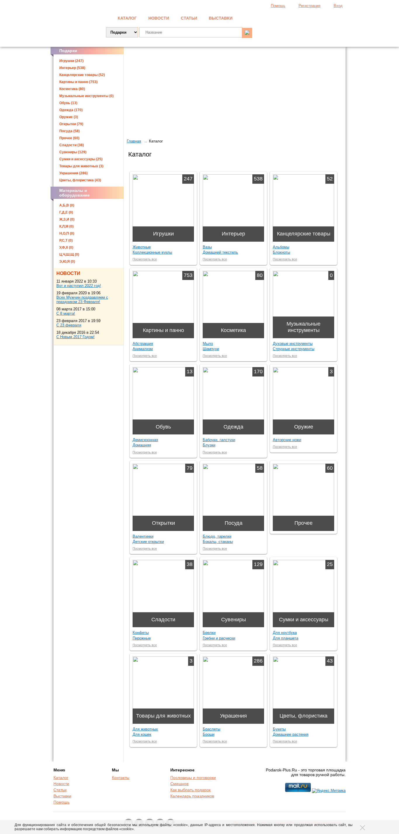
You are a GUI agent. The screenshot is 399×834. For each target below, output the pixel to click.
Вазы (207, 247)
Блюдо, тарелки (217, 536)
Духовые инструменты (293, 343)
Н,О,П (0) (66, 233)
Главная (134, 141)
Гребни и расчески (219, 638)
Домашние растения (290, 734)
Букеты (279, 729)
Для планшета (285, 638)
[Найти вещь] (247, 33)
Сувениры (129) (72, 152)
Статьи (189, 18)
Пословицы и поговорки (193, 777)
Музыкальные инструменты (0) (86, 96)
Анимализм (143, 349)
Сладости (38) (71, 145)
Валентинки (143, 536)
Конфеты (141, 632)
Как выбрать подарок (190, 789)
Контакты (120, 777)
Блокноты (281, 252)
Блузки (209, 445)
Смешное (179, 783)
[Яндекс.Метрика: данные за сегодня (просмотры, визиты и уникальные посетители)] (329, 790)
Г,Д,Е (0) (66, 212)
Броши (208, 734)
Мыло (208, 343)
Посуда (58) (69, 131)
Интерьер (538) (72, 68)
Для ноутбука (285, 632)
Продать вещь (316, 17)
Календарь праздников (192, 796)
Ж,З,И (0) (66, 219)
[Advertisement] (235, 92)
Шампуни (211, 349)
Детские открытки (148, 541)
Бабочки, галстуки (219, 440)
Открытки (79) (71, 124)
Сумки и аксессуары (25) (81, 159)
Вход (338, 6)
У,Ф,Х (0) (66, 247)
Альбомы (281, 247)
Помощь (278, 6)
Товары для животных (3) (81, 166)
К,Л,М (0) (66, 226)
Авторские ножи (287, 440)
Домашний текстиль (220, 252)
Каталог (127, 18)
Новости (158, 18)
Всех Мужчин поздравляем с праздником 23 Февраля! (82, 299)
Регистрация (309, 6)
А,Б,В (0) (66, 205)
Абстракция (143, 343)
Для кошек (142, 734)
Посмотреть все (145, 259)
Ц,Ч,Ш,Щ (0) (69, 254)
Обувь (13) (68, 103)
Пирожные (142, 638)
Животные (142, 247)
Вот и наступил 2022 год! (78, 285)
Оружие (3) (68, 117)
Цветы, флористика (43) (80, 180)
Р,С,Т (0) (66, 240)
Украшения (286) (73, 173)
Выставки (221, 18)
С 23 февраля (68, 325)
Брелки (209, 632)
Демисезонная (145, 440)
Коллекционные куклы (152, 252)
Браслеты (211, 729)
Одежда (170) (71, 110)
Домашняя (142, 445)
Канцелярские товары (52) (82, 75)
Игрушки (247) (71, 61)
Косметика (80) (72, 89)
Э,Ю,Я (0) (67, 261)
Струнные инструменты (293, 349)
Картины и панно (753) (78, 82)
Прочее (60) (69, 138)
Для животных (145, 729)
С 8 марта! (65, 313)
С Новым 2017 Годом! (75, 337)
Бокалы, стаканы (218, 541)
